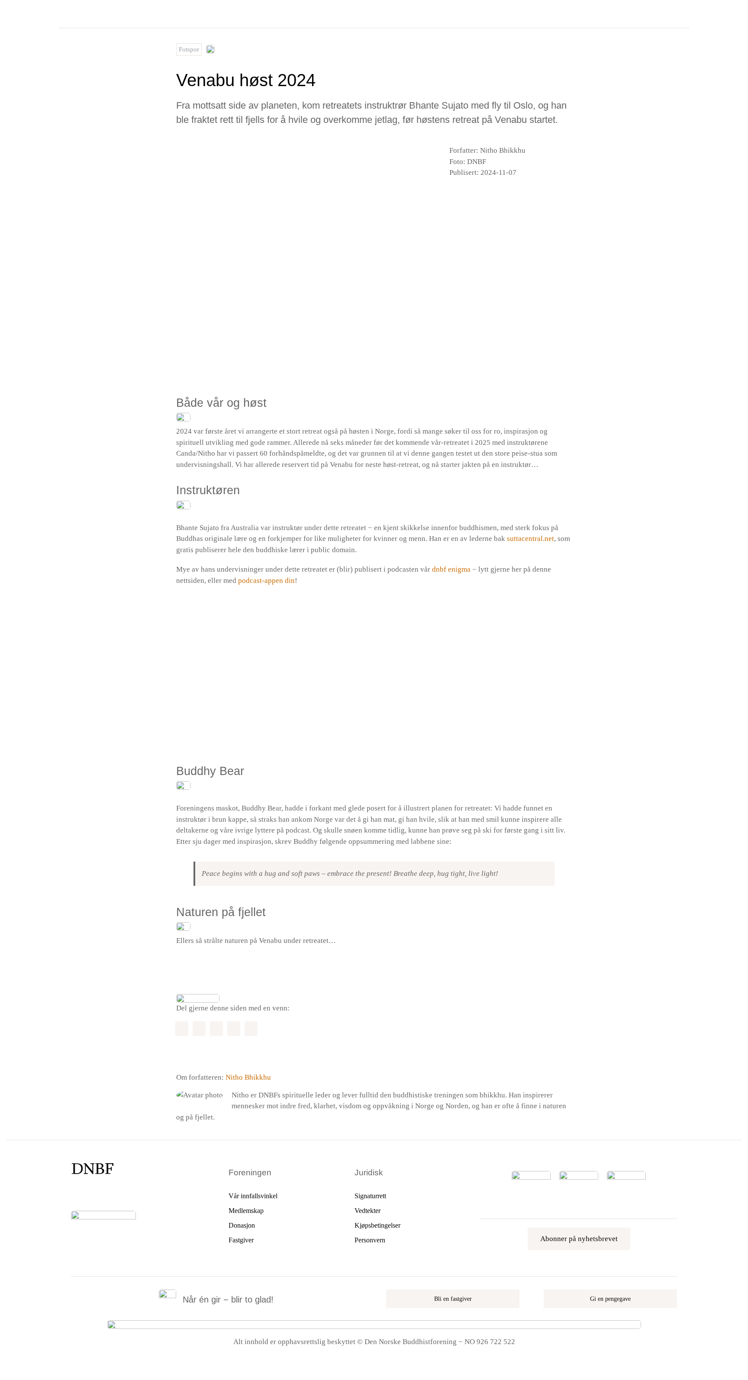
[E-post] (493, 193)
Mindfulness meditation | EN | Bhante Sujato (252, 647)
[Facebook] (451, 193)
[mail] (133, 1194)
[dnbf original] (626, 1175)
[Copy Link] (251, 1028)
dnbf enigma (451, 569)
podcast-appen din (266, 580)
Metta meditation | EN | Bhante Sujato (242, 692)
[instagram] (89, 1194)
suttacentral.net (530, 538)
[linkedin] (118, 1194)
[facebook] (74, 1194)
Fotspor (189, 49)
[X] (465, 193)
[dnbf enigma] (578, 1175)
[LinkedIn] (479, 193)
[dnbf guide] (531, 1175)
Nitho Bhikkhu (248, 1077)
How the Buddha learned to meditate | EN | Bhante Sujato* (274, 736)
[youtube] (103, 1194)
